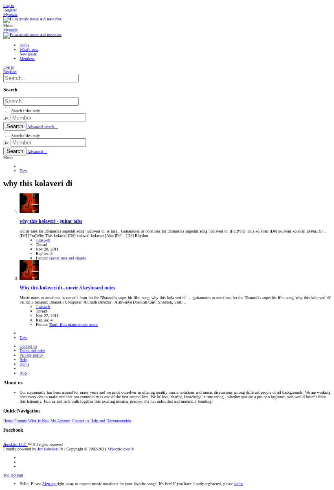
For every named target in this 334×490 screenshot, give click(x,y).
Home (24, 364)
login (238, 483)
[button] (8, 25)
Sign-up (49, 483)
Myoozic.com (119, 449)
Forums (20, 421)
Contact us (28, 346)
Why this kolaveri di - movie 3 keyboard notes (67, 287)
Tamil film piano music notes (73, 324)
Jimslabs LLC (15, 444)
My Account (60, 421)
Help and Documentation (110, 421)
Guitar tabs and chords (67, 258)
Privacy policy (31, 355)
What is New (38, 421)
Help (23, 359)
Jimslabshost (48, 449)
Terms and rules (32, 350)
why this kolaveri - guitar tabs (51, 221)
